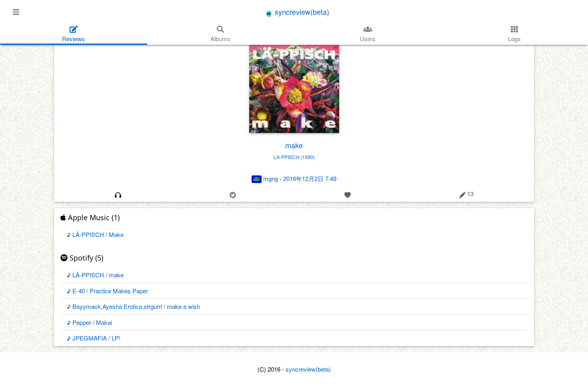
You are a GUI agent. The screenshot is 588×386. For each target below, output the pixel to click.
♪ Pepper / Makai (89, 322)
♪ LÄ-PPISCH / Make (95, 234)
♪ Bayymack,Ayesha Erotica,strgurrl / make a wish (133, 306)
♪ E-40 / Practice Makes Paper (107, 291)
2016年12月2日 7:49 (309, 178)
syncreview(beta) (301, 11)
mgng (270, 178)
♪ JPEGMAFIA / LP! (93, 338)
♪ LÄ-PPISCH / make (95, 275)
